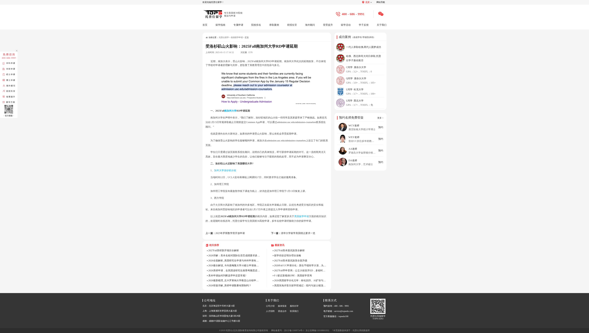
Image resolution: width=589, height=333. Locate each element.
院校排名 (256, 25)
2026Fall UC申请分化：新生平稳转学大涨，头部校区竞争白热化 (300, 265)
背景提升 (328, 25)
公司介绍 (270, 306)
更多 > (380, 118)
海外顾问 (310, 25)
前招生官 (292, 25)
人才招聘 (270, 311)
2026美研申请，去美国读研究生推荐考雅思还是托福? (234, 270)
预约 (380, 127)
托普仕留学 (224, 37)
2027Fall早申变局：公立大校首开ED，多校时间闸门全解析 (300, 270)
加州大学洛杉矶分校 (225, 170)
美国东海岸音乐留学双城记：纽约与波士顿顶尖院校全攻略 (300, 285)
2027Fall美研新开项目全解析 (223, 250)
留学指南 (220, 25)
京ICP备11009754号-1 (294, 330)
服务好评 (294, 306)
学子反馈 (364, 25)
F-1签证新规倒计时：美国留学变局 (293, 275)
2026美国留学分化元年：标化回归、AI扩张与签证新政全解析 (300, 280)
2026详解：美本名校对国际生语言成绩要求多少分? (234, 255)
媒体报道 (282, 306)
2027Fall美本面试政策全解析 (289, 250)
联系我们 (294, 311)
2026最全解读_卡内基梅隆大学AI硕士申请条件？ (234, 265)
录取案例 (274, 25)
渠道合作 (282, 311)
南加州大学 (230, 110)
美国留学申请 (237, 37)
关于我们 (382, 25)
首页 (204, 25)
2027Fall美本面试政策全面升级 (290, 260)
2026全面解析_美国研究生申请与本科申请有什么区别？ (234, 260)
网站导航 (380, 2)
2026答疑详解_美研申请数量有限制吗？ (229, 285)
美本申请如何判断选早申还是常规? (227, 275)
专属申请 (238, 25)
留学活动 (346, 25)
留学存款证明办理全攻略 (287, 255)
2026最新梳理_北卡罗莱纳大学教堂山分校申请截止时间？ (234, 280)
